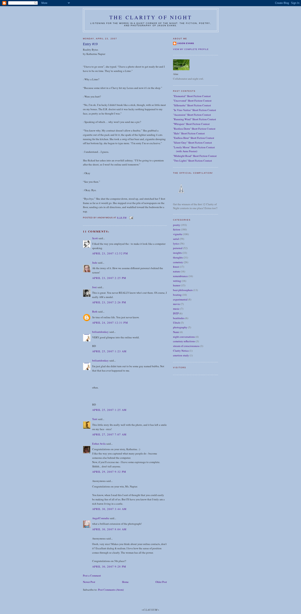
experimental (180, 299)
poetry (176, 225)
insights (177, 253)
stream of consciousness (186, 346)
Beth (94, 311)
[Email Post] (131, 217)
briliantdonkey (100, 332)
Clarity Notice (181, 350)
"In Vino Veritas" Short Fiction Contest (194, 110)
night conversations (184, 337)
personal (177, 248)
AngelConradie (100, 518)
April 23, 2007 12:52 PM (110, 253)
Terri (94, 419)
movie (176, 304)
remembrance (180, 276)
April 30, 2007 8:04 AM (109, 529)
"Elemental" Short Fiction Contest (192, 96)
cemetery (178, 262)
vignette (177, 234)
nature (176, 271)
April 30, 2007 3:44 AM (109, 509)
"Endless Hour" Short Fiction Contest (193, 138)
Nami (176, 332)
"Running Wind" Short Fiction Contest (194, 119)
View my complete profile (191, 49)
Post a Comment (92, 575)
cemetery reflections (184, 341)
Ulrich (176, 322)
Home (125, 582)
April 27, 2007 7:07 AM (109, 434)
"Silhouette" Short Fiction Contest (192, 105)
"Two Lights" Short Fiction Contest (192, 160)
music (176, 308)
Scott (95, 238)
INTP (176, 313)
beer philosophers (183, 290)
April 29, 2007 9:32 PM (109, 472)
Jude (94, 262)
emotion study (181, 355)
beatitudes (178, 318)
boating (177, 295)
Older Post (161, 582)
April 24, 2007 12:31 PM (110, 322)
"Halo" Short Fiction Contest (189, 133)
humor (176, 285)
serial (176, 239)
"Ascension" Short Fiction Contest (192, 115)
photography (180, 327)
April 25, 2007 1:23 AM (109, 351)
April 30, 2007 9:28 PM (109, 566)
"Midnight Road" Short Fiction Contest (195, 156)
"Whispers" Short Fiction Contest (191, 124)
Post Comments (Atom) (111, 589)
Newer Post (89, 582)
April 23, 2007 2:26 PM (109, 302)
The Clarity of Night (150, 17)
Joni (94, 287)
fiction (176, 229)
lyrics (176, 243)
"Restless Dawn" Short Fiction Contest (194, 128)
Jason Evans (185, 43)
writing (177, 281)
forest (176, 266)
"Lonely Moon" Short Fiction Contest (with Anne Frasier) (194, 149)
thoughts (178, 257)
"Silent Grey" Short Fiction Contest (192, 142)
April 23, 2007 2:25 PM (109, 278)
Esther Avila (99, 443)
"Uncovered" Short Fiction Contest (192, 100)
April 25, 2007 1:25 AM (109, 410)
